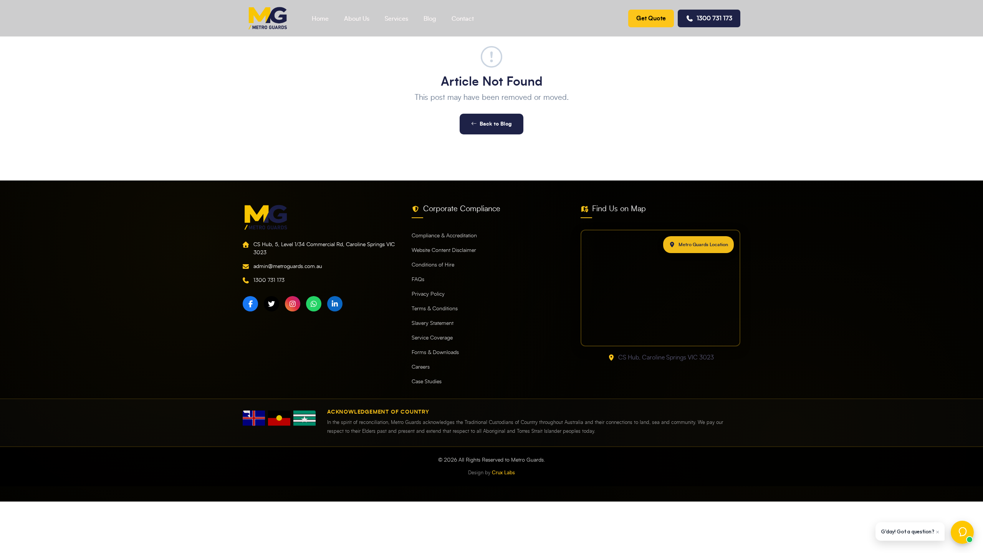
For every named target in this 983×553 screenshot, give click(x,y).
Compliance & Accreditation (444, 235)
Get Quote (651, 18)
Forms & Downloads (435, 352)
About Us (356, 19)
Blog (430, 19)
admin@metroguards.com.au (287, 266)
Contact (463, 19)
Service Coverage (432, 338)
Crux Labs (503, 472)
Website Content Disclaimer (444, 250)
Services (396, 19)
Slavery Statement (432, 323)
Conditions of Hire (433, 265)
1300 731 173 (714, 18)
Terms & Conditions (435, 308)
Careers (421, 367)
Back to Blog (496, 124)
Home (320, 19)
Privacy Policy (428, 294)
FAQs (418, 279)
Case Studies (427, 381)
